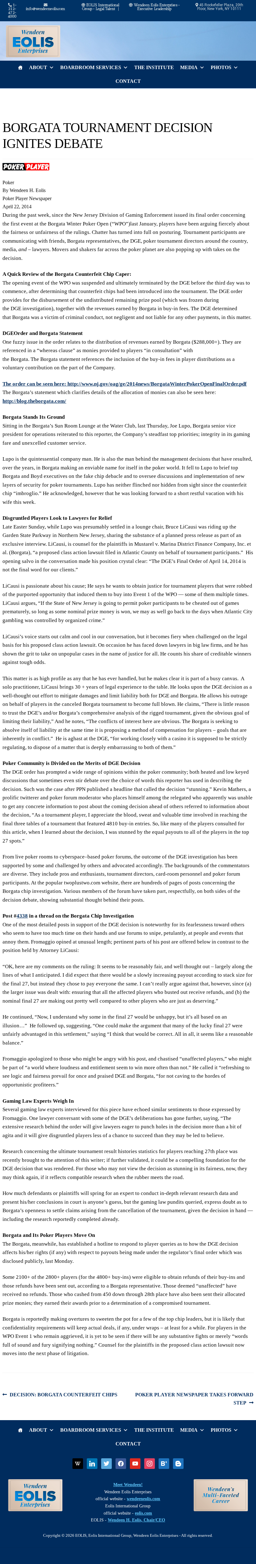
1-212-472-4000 (12, 10)
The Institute (154, 67)
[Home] (20, 67)
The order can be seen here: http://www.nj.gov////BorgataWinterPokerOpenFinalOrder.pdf (124, 384)
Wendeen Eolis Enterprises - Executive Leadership (156, 7)
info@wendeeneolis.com (45, 9)
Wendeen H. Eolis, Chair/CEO (136, 1520)
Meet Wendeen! (128, 1484)
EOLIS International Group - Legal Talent (100, 7)
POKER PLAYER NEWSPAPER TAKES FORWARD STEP (194, 1398)
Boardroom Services (90, 67)
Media (189, 67)
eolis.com (143, 1513)
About (38, 67)
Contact (128, 81)
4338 (22, 916)
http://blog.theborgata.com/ (34, 401)
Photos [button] (221, 67)
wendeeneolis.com (143, 1498)
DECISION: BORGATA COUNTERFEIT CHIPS (63, 1395)
